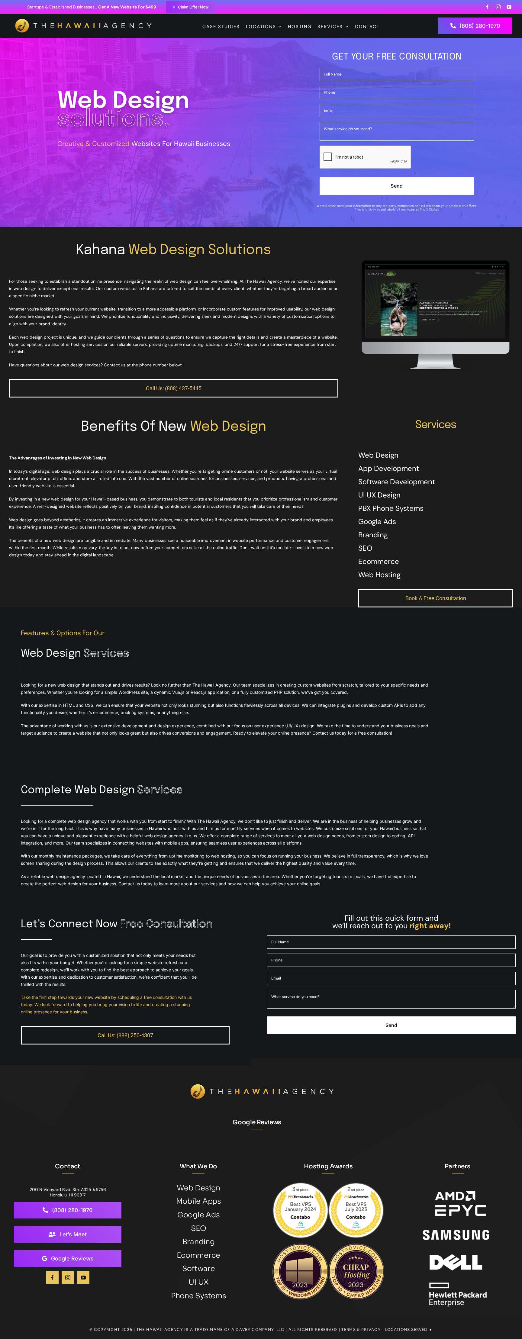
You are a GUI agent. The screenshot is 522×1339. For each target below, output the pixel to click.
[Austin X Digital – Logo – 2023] (85, 22)
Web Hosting (379, 574)
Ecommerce (378, 561)
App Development (388, 468)
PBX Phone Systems (391, 508)
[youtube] (509, 7)
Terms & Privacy (361, 1329)
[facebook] (487, 7)
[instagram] (498, 7)
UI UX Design (379, 495)
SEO (365, 548)
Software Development (396, 481)
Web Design (378, 455)
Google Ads (377, 521)
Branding (373, 534)
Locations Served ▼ (409, 1329)
